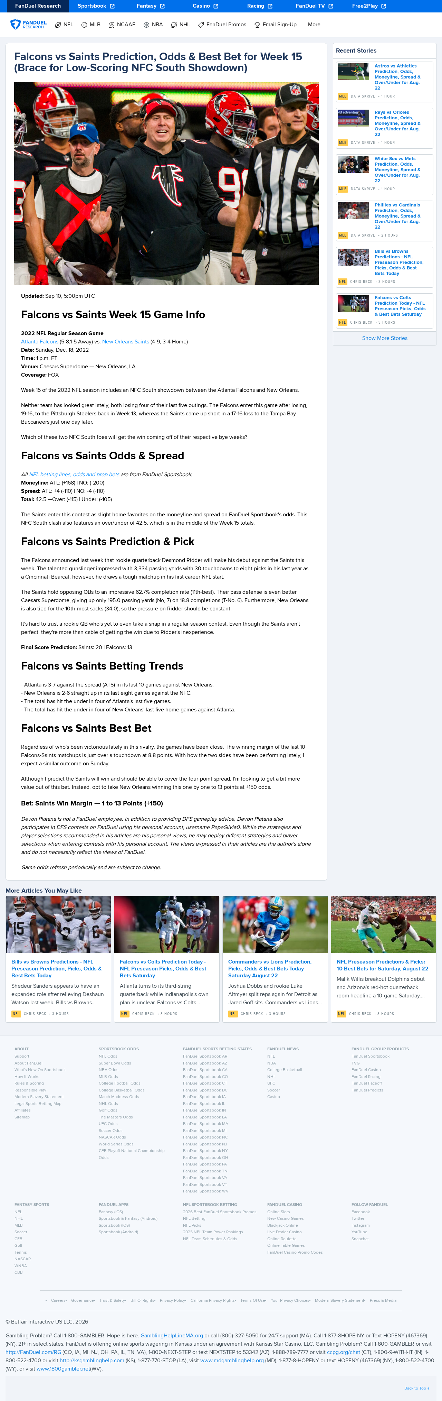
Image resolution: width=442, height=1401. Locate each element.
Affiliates (23, 1110)
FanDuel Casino (366, 1070)
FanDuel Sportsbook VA (205, 1178)
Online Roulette (282, 1239)
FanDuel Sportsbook (371, 1056)
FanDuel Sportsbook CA (205, 1070)
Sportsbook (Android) (118, 1232)
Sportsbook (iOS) (114, 1226)
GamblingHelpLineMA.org (172, 1336)
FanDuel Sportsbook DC (205, 1090)
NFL (342, 282)
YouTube (359, 1232)
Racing (255, 6)
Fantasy (146, 6)
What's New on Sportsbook (40, 1070)
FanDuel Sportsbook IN (204, 1110)
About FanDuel (28, 1063)
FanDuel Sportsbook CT (205, 1083)
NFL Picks (192, 1226)
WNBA (21, 1266)
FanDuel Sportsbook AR (205, 1056)
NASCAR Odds (112, 1137)
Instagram (361, 1226)
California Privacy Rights (213, 1301)
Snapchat (360, 1239)
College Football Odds (120, 1083)
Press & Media (383, 1301)
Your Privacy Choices (290, 1301)
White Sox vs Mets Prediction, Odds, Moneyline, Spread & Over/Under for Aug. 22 (398, 169)
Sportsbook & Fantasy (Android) (128, 1219)
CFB (18, 1239)
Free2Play (365, 6)
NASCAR (23, 1259)
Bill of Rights (142, 1301)
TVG (356, 1063)
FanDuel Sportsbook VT (205, 1185)
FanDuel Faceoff (367, 1083)
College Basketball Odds (122, 1090)
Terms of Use (252, 1301)
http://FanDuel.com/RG (34, 1352)
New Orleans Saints (125, 342)
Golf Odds (108, 1110)
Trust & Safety (112, 1301)
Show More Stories (384, 338)
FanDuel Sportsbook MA (205, 1124)
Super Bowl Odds (115, 1063)
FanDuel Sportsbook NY (205, 1151)
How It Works (27, 1077)
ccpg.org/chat (343, 1352)
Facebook (361, 1212)
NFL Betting (194, 1219)
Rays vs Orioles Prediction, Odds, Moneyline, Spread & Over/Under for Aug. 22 (398, 123)
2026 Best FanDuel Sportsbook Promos (220, 1212)
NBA (271, 1063)
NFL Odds (108, 1056)
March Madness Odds (119, 1097)
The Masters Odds (116, 1117)
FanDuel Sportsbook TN (205, 1171)
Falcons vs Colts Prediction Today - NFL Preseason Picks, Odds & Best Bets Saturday (163, 969)
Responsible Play (30, 1090)
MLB (343, 96)
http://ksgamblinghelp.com (92, 1361)
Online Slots (278, 1212)
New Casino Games (285, 1219)
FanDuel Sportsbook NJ (205, 1144)
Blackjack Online (282, 1226)
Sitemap (22, 1117)
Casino (201, 6)
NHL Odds (108, 1104)
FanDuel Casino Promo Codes (295, 1253)
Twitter (358, 1219)
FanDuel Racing (366, 1077)
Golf (18, 1246)
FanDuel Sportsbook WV (206, 1191)
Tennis (21, 1253)
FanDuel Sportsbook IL (204, 1104)
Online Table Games (286, 1246)
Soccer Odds (111, 1131)
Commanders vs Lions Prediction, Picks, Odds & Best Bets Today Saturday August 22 (269, 969)
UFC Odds (108, 1124)
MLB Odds (108, 1077)
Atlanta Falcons (39, 342)
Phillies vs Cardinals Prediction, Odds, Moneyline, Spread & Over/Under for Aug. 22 (398, 216)
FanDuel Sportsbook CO (205, 1077)
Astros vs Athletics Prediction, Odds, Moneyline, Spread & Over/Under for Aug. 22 (398, 77)
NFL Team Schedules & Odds (210, 1239)
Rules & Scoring (29, 1083)
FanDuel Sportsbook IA (204, 1097)
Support (22, 1056)
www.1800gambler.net (63, 1369)
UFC (271, 1083)
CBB (19, 1273)
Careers (58, 1301)
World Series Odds (116, 1144)
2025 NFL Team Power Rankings (213, 1232)
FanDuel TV (310, 6)
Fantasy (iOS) (111, 1212)
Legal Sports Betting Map (38, 1104)
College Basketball (284, 1070)
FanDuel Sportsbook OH (205, 1158)
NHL (271, 1077)
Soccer (273, 1090)
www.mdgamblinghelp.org (232, 1361)
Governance (82, 1301)
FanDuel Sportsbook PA (205, 1164)
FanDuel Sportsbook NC (205, 1137)
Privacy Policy (172, 1301)
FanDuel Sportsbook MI (205, 1131)
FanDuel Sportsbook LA (205, 1117)
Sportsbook (92, 6)
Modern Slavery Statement (39, 1097)
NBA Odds (108, 1070)
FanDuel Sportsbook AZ (205, 1063)
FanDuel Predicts (367, 1090)
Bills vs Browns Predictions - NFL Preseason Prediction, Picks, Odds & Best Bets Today (399, 262)
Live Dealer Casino (284, 1232)
